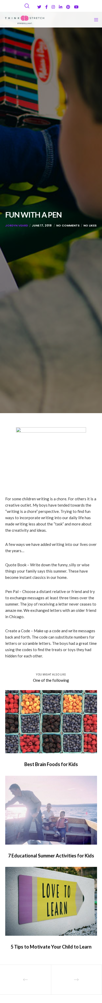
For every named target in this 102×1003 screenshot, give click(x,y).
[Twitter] (39, 7)
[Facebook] (46, 7)
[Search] (27, 6)
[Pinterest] (68, 7)
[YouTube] (76, 7)
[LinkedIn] (60, 7)
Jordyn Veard (16, 225)
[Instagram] (53, 7)
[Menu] (94, 19)
